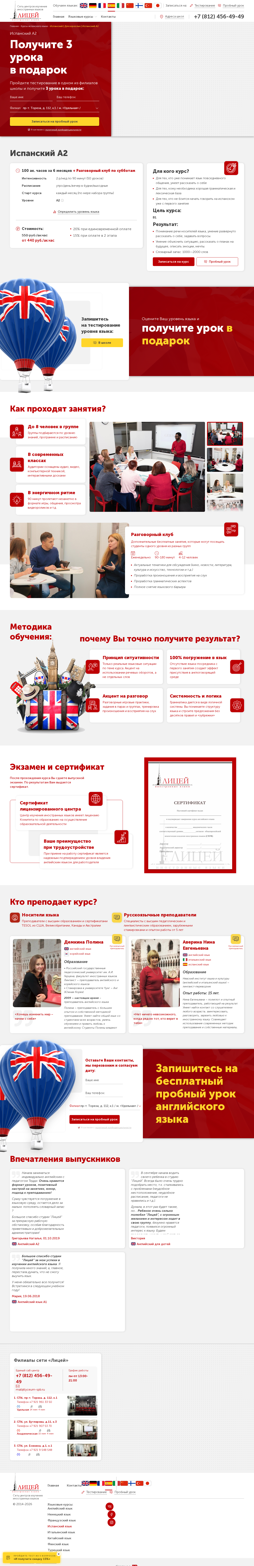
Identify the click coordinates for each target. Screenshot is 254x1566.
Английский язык (60, 1508)
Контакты (108, 16)
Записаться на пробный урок (55, 121)
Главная (58, 16)
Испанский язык (60, 1526)
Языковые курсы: (60, 1504)
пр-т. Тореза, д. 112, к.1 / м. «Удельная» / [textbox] (52, 108)
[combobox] (61, 108)
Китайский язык (59, 1538)
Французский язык (62, 1520)
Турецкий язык (59, 1550)
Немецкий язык (59, 1514)
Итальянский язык (61, 1532)
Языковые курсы (80, 16)
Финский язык (58, 1544)
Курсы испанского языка (34, 26)
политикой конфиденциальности (63, 129)
